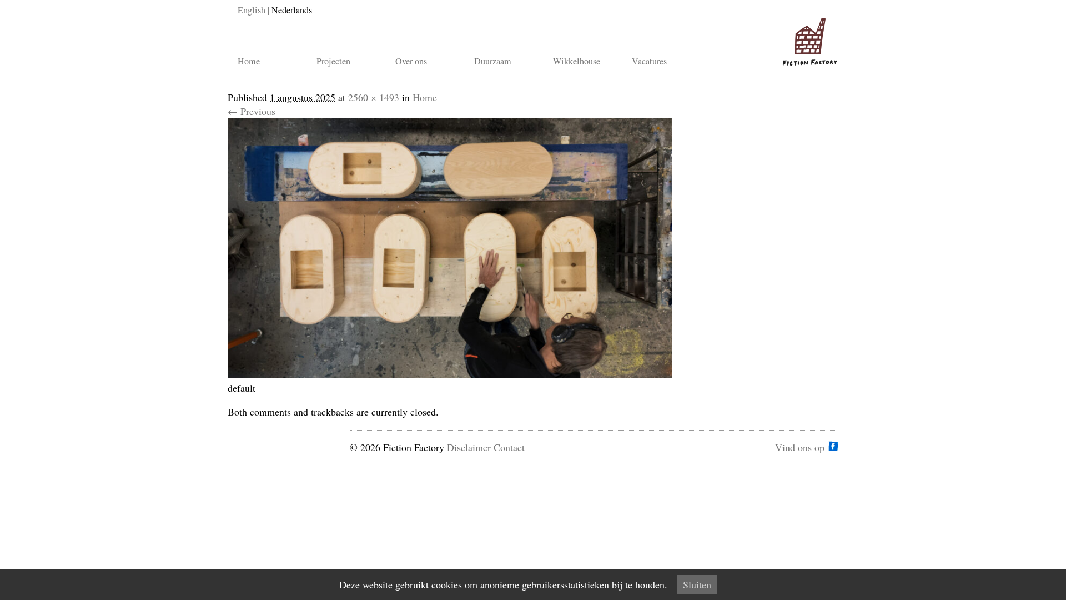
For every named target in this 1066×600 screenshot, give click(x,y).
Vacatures (649, 61)
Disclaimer (469, 447)
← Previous (251, 111)
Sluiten (697, 584)
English (251, 10)
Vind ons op (799, 446)
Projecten (333, 61)
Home (249, 61)
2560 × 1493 (373, 97)
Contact (509, 447)
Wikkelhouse (576, 61)
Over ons (411, 61)
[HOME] (807, 37)
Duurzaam (492, 61)
